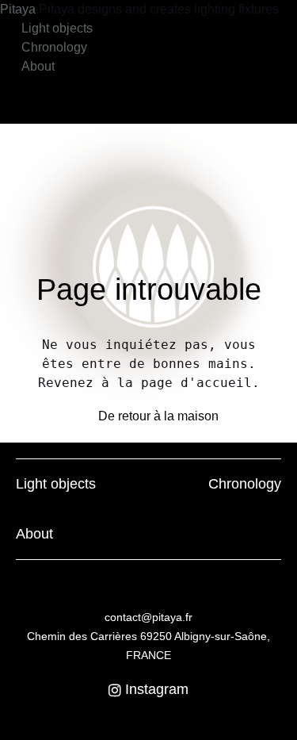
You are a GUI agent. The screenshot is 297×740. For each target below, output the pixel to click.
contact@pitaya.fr (148, 617)
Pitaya (19, 9)
